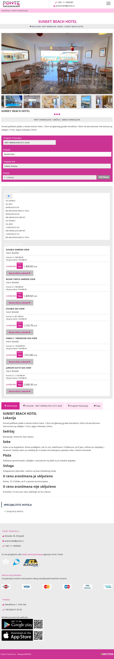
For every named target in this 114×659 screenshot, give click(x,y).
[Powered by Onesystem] (107, 654)
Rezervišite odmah (18, 273)
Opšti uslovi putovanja (32, 554)
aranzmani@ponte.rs (65, 5)
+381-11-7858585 (65, 2)
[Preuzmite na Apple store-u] (22, 640)
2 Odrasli (10, 177)
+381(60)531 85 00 (13, 609)
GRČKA (56, 119)
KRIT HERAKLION (42, 119)
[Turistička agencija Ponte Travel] (11, 4)
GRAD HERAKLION (71, 119)
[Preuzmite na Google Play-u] (22, 628)
